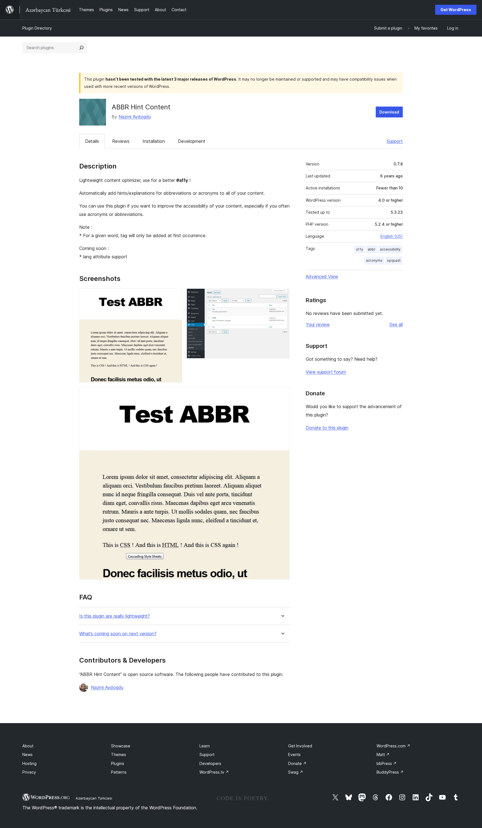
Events (294, 754)
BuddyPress (390, 772)
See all (396, 324)
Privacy (29, 772)
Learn (204, 745)
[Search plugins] (81, 47)
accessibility (390, 249)
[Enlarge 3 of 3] (282, 394)
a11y (359, 249)
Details (92, 141)
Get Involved (300, 745)
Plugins (117, 763)
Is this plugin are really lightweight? (114, 616)
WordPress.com (393, 745)
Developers (210, 763)
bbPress (387, 763)
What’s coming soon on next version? (117, 633)
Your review (318, 324)
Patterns (119, 772)
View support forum (326, 372)
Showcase (120, 745)
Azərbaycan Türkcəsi (94, 798)
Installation (154, 141)
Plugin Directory (37, 28)
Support (395, 141)
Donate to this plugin (327, 427)
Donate (297, 763)
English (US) (391, 236)
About (27, 745)
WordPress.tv (214, 772)
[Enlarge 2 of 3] (282, 296)
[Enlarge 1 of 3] (174, 296)
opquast (394, 260)
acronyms (374, 260)
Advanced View (322, 276)
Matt (383, 754)
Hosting (29, 763)
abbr (371, 249)
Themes (118, 754)
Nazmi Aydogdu (135, 116)
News (27, 754)
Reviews (120, 141)
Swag (295, 772)
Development (191, 141)
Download (389, 112)
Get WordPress (455, 9)
